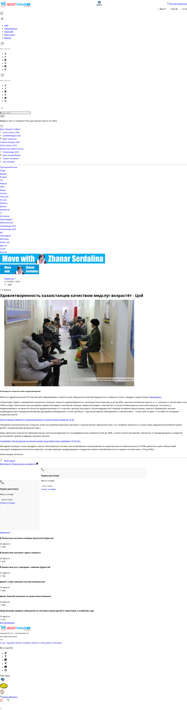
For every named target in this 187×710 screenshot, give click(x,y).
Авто (2, 186)
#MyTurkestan (6, 222)
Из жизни (4, 216)
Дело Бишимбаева (11, 155)
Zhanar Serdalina (23, 643)
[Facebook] (5, 57)
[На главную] (1, 14)
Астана (3, 199)
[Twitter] (5, 63)
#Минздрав (9, 460)
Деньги (3, 245)
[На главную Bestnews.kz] (15, 630)
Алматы (3, 203)
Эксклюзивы (9, 161)
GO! (2, 116)
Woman (3, 252)
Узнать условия (48, 489)
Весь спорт (9, 34)
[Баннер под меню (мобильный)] (19, 273)
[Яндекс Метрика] (8, 697)
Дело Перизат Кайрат (10, 129)
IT (1, 213)
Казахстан (5, 242)
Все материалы (7, 622)
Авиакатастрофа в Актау (11, 148)
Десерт (3, 206)
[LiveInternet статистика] (5, 705)
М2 (1, 232)
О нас (2, 643)
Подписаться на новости (18, 464)
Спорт (3, 248)
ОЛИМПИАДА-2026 (12, 135)
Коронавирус (6, 219)
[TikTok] (5, 53)
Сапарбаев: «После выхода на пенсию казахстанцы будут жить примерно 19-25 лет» (40, 441)
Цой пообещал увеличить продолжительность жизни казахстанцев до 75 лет (37, 419)
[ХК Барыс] (2, 681)
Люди (2, 170)
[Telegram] (5, 60)
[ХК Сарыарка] (4, 687)
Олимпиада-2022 (8, 226)
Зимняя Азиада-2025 (10, 142)
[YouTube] (5, 66)
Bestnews (4, 239)
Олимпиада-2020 (8, 229)
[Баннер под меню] (52, 262)
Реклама (58, 643)
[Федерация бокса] (2, 693)
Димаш (3, 173)
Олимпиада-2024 (11, 152)
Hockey (3, 193)
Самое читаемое (11, 158)
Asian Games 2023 (8, 145)
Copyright (10, 643)
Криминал (5, 209)
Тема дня (4, 196)
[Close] (1, 126)
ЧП (1, 180)
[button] (2, 18)
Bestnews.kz (155, 397)
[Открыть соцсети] (2, 43)
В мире (3, 177)
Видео (3, 190)
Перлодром (5, 235)
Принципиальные (8, 167)
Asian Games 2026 (11, 132)
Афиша (3, 183)
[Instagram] (5, 69)
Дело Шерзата (9, 139)
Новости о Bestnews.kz (42, 643)
